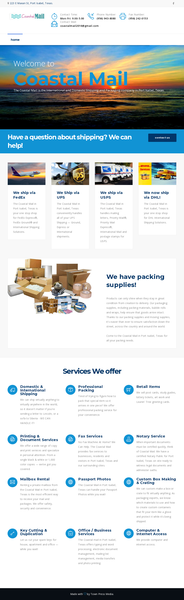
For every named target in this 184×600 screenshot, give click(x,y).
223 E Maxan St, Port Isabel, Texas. (31, 3)
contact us (162, 137)
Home (15, 39)
